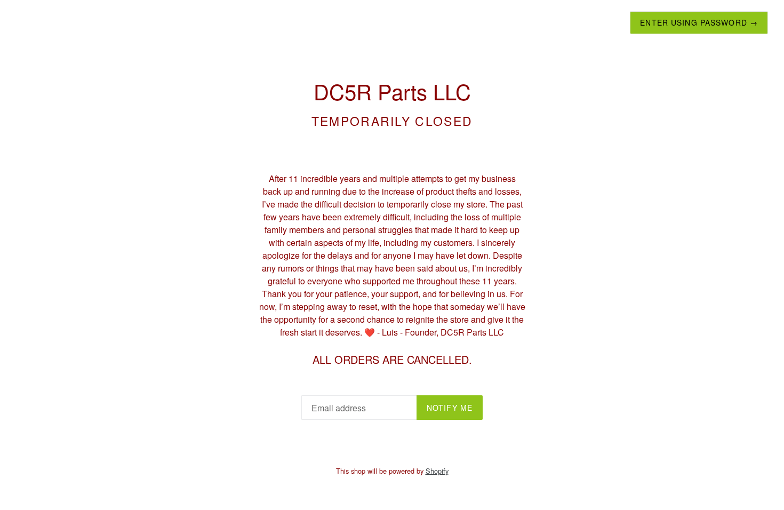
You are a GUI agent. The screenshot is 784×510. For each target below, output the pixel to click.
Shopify (437, 471)
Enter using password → (699, 22)
